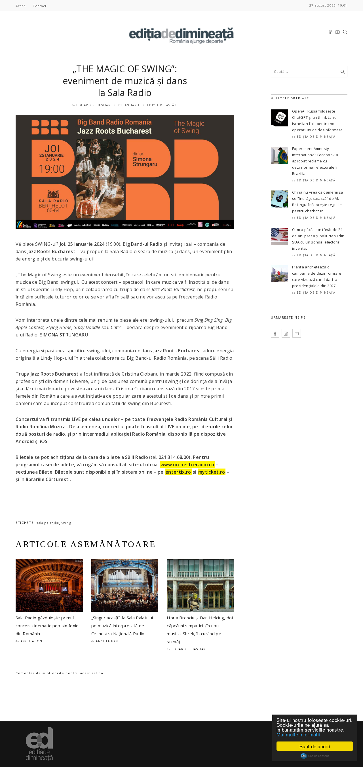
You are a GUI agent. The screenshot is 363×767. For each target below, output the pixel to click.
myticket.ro (211, 472)
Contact (39, 6)
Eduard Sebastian (93, 105)
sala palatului (47, 523)
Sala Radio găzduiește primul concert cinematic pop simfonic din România (47, 625)
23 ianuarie (129, 105)
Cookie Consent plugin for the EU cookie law (315, 756)
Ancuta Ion (31, 641)
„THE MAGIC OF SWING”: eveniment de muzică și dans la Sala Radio (125, 81)
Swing (66, 523)
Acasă (21, 6)
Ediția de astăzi (162, 105)
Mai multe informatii (298, 734)
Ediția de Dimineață (316, 137)
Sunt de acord (314, 746)
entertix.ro (178, 472)
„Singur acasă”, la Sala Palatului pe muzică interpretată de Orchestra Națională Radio (122, 625)
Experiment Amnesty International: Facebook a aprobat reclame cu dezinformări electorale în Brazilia (315, 161)
